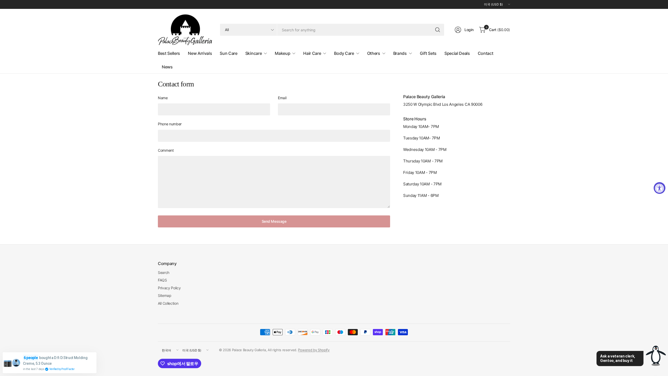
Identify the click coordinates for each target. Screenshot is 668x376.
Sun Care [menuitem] (228, 53)
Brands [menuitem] (400, 53)
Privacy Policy (169, 288)
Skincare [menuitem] (253, 53)
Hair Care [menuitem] (312, 53)
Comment (166, 150)
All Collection (168, 303)
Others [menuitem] (373, 53)
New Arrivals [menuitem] (200, 53)
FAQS (162, 280)
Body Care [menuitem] (344, 53)
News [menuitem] (167, 66)
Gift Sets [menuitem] (428, 53)
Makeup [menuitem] (282, 53)
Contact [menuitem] (485, 53)
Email (282, 98)
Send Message (274, 221)
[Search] (437, 30)
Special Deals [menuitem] (457, 53)
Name (163, 98)
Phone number (170, 124)
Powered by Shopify (313, 350)
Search (163, 272)
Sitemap (164, 295)
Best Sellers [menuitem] (169, 53)
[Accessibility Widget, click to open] (659, 188)
